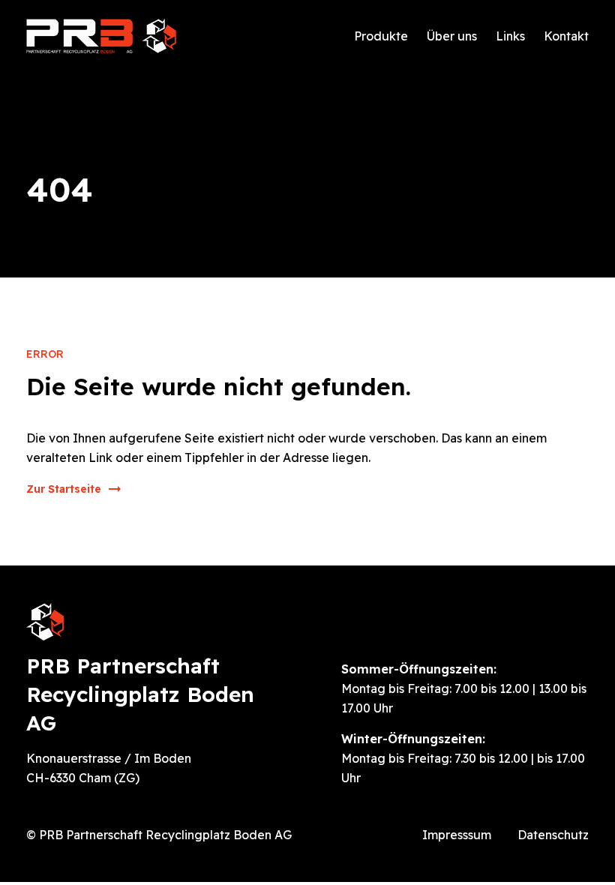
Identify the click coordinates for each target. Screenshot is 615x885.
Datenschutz (553, 834)
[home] (101, 36)
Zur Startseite (63, 489)
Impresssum (456, 834)
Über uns (452, 36)
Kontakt (566, 36)
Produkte (381, 36)
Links (510, 36)
